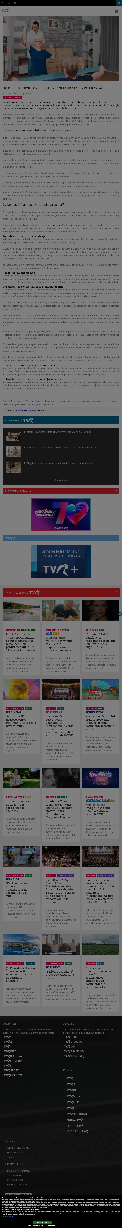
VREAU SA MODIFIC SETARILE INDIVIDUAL (42, 1225)
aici (2, 1205)
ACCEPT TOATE (43, 1222)
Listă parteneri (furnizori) (7, 1216)
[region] (61, 1211)
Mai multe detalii (38, 1201)
